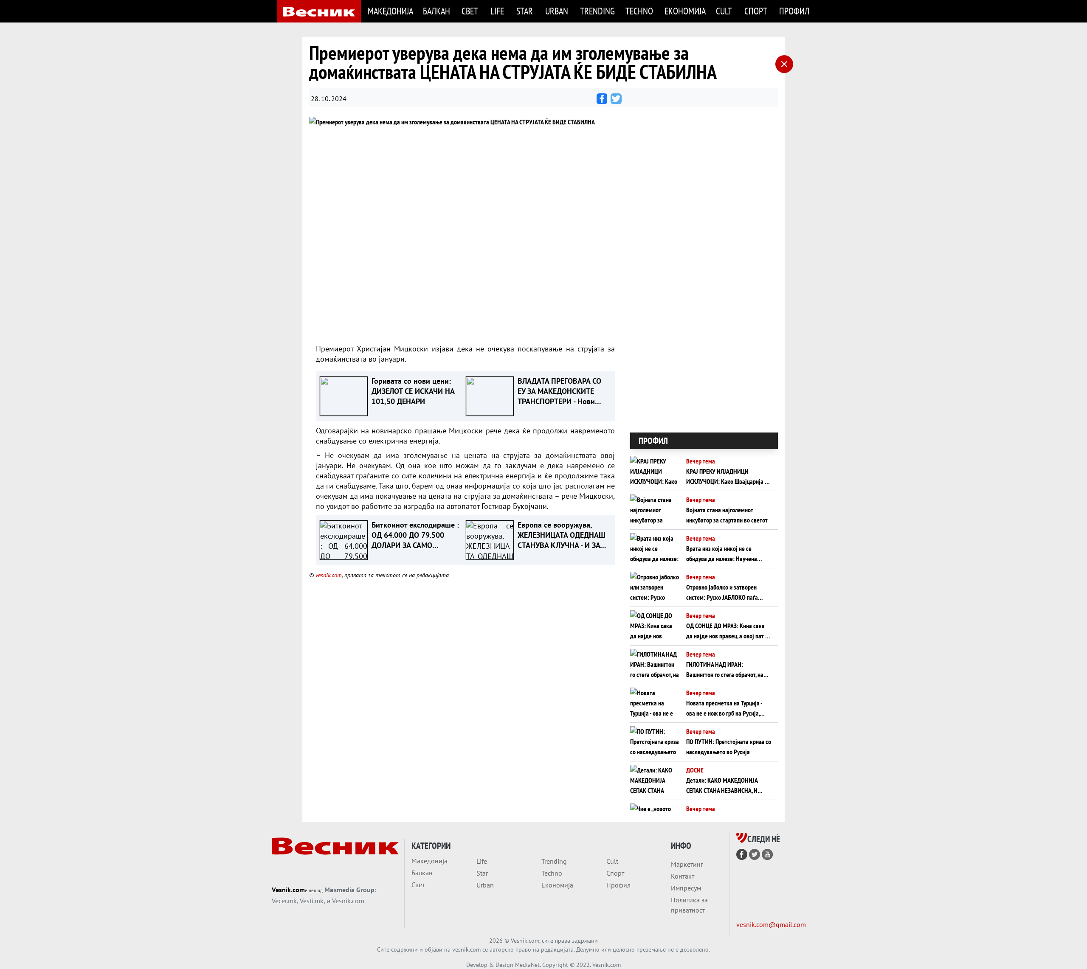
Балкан (436, 11)
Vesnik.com (288, 889)
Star (524, 11)
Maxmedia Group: (350, 889)
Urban (556, 11)
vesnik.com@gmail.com (771, 924)
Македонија (390, 11)
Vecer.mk (284, 900)
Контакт (682, 876)
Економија (685, 11)
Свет (470, 11)
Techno (639, 11)
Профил (794, 11)
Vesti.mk (312, 900)
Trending (597, 11)
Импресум (686, 888)
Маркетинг (687, 864)
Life (497, 11)
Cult (724, 11)
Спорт (755, 11)
